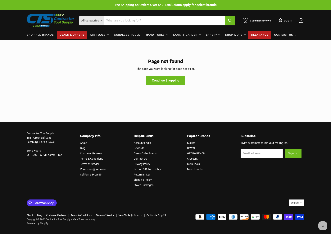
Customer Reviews (91, 153)
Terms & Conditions (91, 158)
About (83, 142)
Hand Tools (156, 34)
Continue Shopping (165, 80)
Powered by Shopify (37, 223)
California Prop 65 (91, 174)
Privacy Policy (142, 164)
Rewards (139, 148)
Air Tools (98, 34)
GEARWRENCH (196, 153)
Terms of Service (89, 164)
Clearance (260, 34)
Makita (191, 142)
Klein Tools (193, 164)
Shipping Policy (143, 179)
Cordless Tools (127, 34)
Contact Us (284, 34)
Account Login (142, 142)
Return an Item (142, 174)
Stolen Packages (143, 185)
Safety (212, 34)
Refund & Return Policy (147, 169)
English (295, 202)
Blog (82, 148)
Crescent (192, 158)
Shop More (234, 34)
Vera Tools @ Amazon (93, 169)
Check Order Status (145, 153)
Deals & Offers (72, 34)
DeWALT (192, 148)
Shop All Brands (40, 34)
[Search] (230, 20)
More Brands (194, 169)
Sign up (293, 153)
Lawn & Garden (186, 34)
